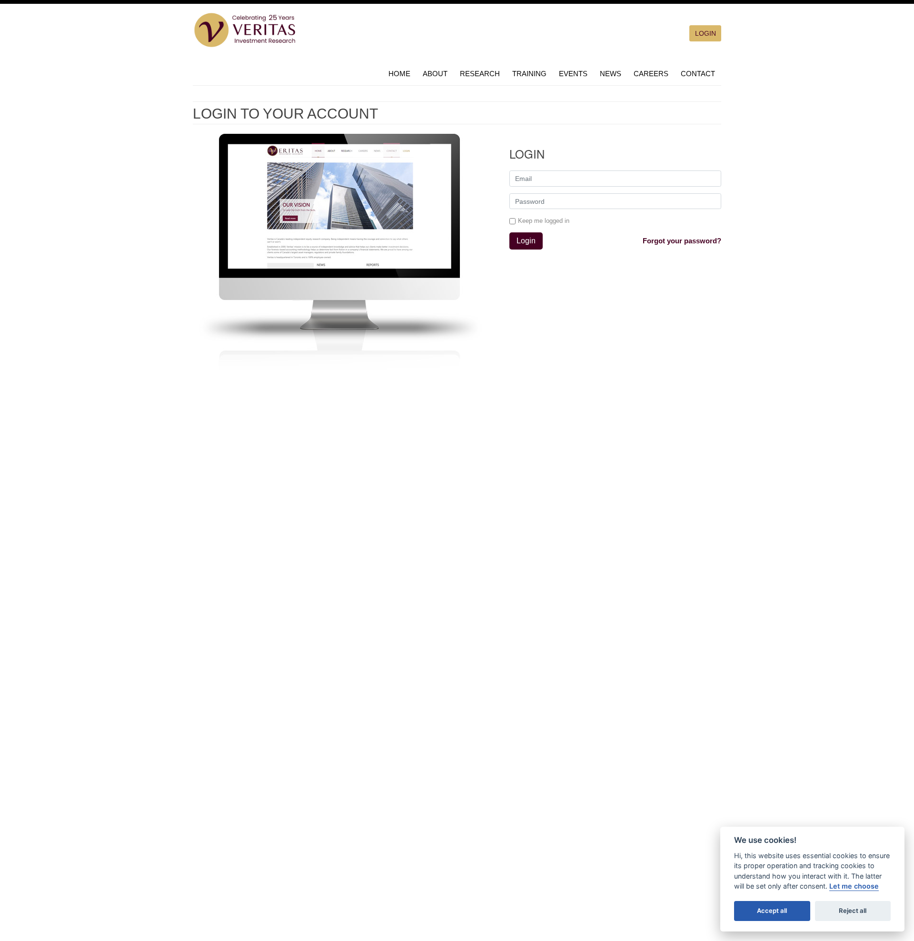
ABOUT (435, 74)
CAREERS (651, 74)
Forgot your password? (682, 241)
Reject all (852, 910)
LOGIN (705, 33)
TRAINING (529, 74)
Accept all (772, 910)
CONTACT (698, 74)
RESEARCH (480, 74)
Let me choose (854, 886)
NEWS (610, 74)
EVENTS (573, 74)
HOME (399, 74)
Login (526, 241)
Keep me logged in (543, 220)
